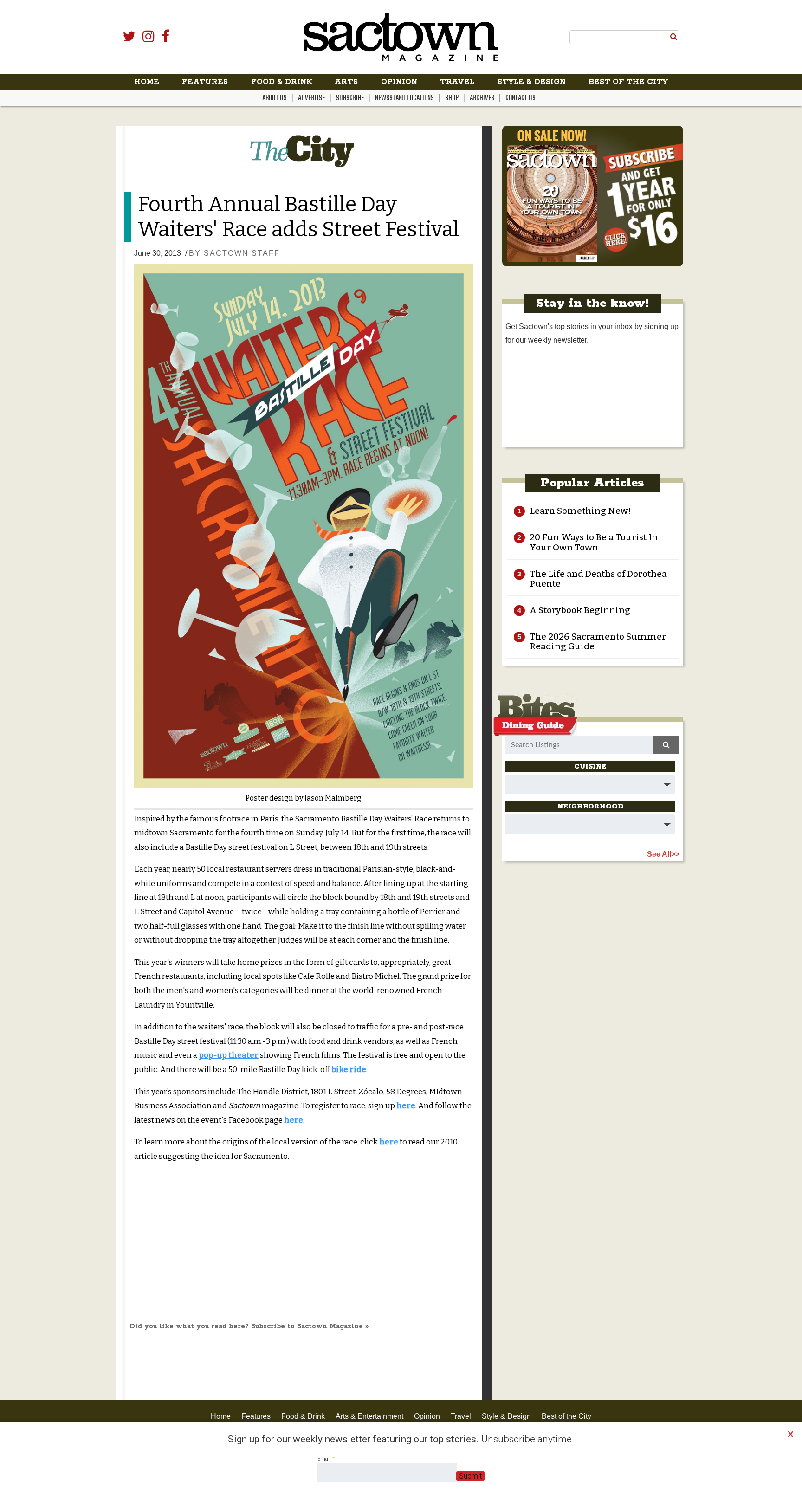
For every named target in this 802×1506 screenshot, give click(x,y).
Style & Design (532, 82)
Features (205, 82)
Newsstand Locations (404, 98)
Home (146, 82)
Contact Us (520, 98)
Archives (482, 98)
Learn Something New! (580, 510)
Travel (457, 82)
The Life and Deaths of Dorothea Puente (598, 579)
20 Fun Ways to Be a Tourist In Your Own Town (594, 542)
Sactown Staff (242, 253)
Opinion (399, 82)
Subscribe (350, 98)
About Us (274, 98)
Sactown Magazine (401, 37)
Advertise (311, 98)
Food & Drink (281, 82)
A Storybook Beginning (580, 610)
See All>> (663, 854)
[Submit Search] (673, 36)
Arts (346, 82)
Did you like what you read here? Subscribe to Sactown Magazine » (249, 1326)
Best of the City (628, 82)
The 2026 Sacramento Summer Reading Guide (598, 641)
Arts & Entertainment (369, 1416)
